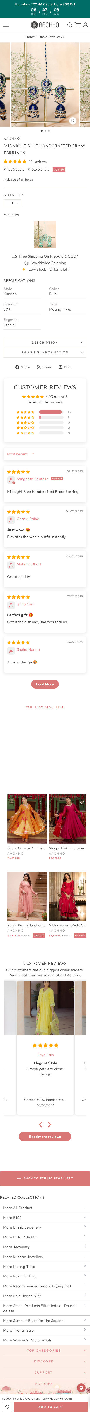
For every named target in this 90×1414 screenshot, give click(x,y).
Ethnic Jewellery (50, 37)
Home (30, 37)
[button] (15, 161)
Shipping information (45, 352)
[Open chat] (81, 1387)
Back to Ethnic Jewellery (48, 1178)
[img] (18, 471)
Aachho (12, 138)
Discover (44, 1361)
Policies (44, 1384)
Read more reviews (45, 1136)
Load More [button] (45, 684)
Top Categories (44, 1350)
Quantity (14, 195)
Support (44, 1372)
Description (45, 342)
